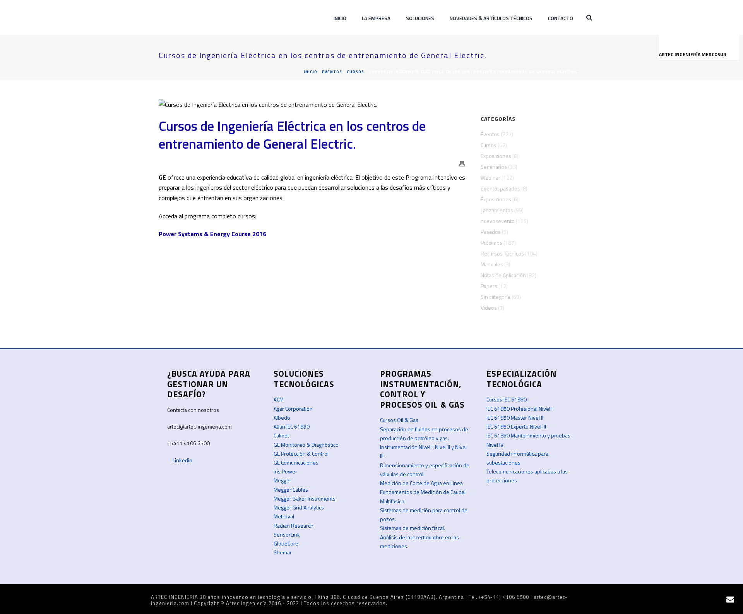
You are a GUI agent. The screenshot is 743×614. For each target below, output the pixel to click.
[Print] (462, 163)
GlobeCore (286, 543)
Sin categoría (495, 296)
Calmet (281, 435)
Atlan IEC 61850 (292, 426)
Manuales (492, 264)
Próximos (491, 242)
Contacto (560, 18)
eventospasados (500, 188)
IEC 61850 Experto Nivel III (516, 426)
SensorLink (287, 534)
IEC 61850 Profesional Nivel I (519, 409)
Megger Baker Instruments (305, 498)
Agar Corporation (293, 409)
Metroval (284, 516)
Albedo (282, 417)
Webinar (490, 177)
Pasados (491, 231)
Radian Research (293, 525)
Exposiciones (496, 156)
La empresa (376, 18)
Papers (489, 286)
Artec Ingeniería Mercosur (693, 54)
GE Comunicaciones (296, 462)
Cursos (355, 72)
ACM (279, 399)
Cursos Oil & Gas (399, 420)
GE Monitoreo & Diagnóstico (306, 445)
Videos (489, 307)
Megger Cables (291, 489)
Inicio (340, 18)
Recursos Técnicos (502, 253)
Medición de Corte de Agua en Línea (421, 483)
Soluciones (420, 18)
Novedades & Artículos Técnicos (491, 18)
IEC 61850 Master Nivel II (514, 417)
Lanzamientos (497, 210)
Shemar (283, 552)
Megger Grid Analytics (299, 507)
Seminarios (494, 166)
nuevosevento (498, 221)
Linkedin (181, 460)
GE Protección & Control (301, 453)
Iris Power (285, 471)
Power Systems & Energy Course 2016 (212, 233)
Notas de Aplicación (503, 275)
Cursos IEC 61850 (506, 399)
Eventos (332, 72)
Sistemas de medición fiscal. (412, 528)
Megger (282, 480)
